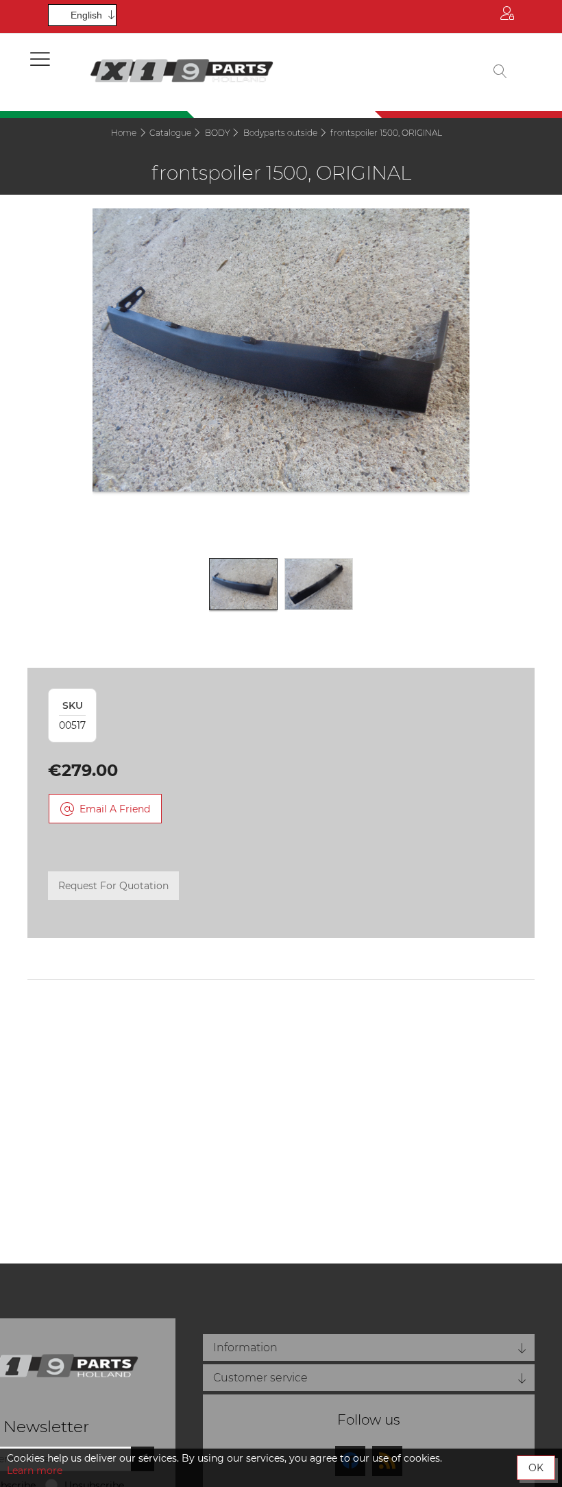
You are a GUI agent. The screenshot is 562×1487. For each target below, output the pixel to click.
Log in (507, 16)
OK (535, 1468)
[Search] (500, 72)
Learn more (34, 1470)
